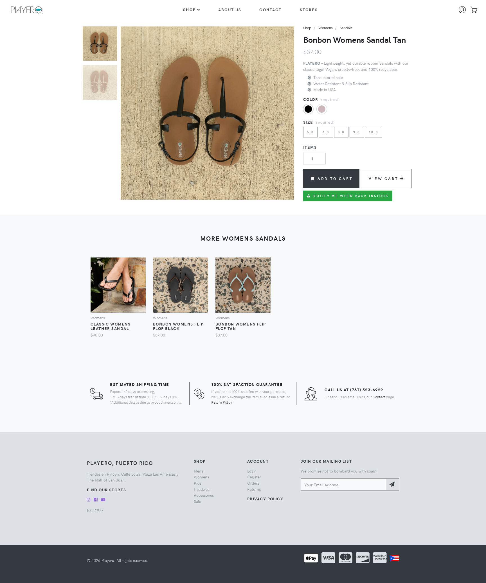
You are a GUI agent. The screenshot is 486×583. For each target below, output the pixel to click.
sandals (346, 27)
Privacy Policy (265, 498)
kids (197, 483)
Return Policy (221, 402)
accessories (204, 495)
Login (251, 471)
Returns (254, 489)
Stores (309, 9)
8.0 (341, 132)
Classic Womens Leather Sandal (110, 326)
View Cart (383, 178)
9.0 (356, 132)
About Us (229, 9)
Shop (189, 9)
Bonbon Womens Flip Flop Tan (240, 326)
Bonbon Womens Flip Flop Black (178, 326)
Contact (270, 9)
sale (197, 501)
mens (198, 471)
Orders (253, 483)
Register (254, 477)
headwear (202, 489)
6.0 (310, 132)
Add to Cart (335, 178)
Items (310, 147)
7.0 (325, 132)
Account (258, 461)
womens (325, 27)
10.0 (373, 132)
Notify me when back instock (351, 196)
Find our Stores (106, 489)
